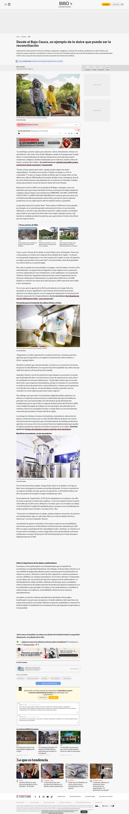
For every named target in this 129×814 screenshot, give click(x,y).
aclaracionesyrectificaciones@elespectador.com (69, 808)
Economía (71, 780)
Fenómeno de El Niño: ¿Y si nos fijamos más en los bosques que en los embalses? (47, 244)
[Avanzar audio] (71, 133)
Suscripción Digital (90, 796)
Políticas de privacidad (49, 802)
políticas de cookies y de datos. (56, 813)
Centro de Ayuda (34, 802)
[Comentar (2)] (101, 67)
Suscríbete (106, 4)
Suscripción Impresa (75, 796)
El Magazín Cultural (48, 780)
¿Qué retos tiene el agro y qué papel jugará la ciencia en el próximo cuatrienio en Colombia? (68, 244)
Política (21, 780)
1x (74, 133)
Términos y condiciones (65, 802)
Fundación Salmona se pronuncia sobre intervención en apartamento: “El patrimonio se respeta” (101, 786)
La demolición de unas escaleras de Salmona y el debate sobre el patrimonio (53, 784)
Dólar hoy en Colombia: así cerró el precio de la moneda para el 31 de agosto (77, 785)
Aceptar (84, 812)
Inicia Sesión (116, 4)
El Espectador (29, 644)
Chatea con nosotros (107, 796)
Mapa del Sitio (61, 796)
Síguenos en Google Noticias (49, 683)
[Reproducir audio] (19, 133)
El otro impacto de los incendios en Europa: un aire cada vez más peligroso (27, 244)
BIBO (19, 241)
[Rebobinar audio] (69, 133)
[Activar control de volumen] (77, 133)
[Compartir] (87, 67)
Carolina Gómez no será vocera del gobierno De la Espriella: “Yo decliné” (28, 784)
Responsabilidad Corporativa (83, 802)
